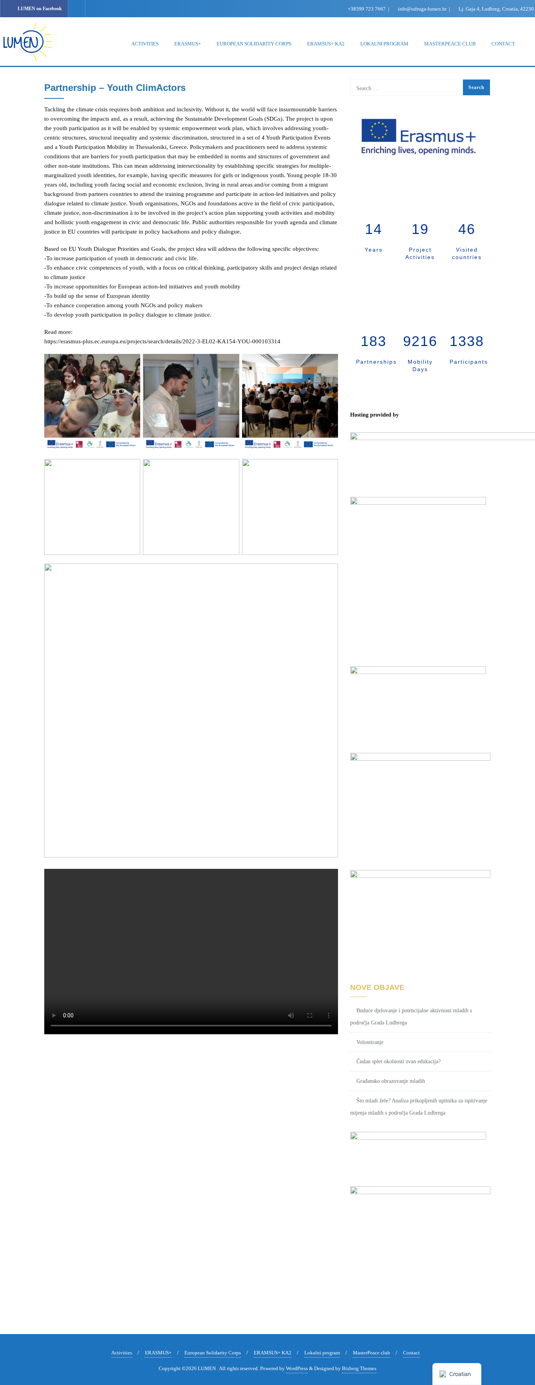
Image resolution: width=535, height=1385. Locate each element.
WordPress (297, 1368)
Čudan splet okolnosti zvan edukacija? (398, 1061)
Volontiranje (369, 1042)
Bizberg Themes (359, 1368)
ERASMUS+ (158, 1353)
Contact (411, 1353)
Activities (121, 1353)
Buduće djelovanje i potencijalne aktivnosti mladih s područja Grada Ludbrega (411, 1017)
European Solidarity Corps (212, 1353)
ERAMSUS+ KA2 (272, 1353)
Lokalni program (322, 1353)
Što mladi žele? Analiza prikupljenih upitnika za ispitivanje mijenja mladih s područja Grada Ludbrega (418, 1107)
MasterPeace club (371, 1353)
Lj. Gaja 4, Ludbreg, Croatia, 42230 (495, 9)
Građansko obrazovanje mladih (390, 1081)
